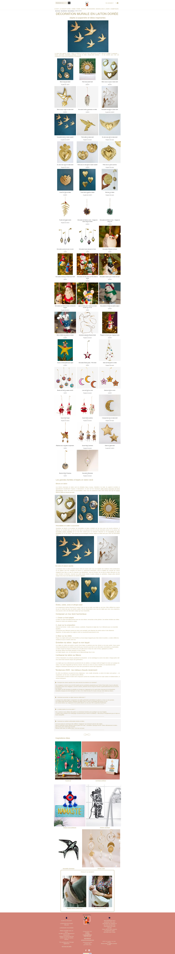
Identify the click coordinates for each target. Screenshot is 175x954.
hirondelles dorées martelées (64, 531)
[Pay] (109, 918)
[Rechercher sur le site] (69, 3)
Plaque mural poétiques (69, 827)
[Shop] (66, 918)
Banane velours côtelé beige (74, 908)
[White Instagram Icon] (89, 950)
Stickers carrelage (105, 827)
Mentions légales (104, 943)
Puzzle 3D (68, 780)
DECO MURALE (71, 10)
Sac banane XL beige (100, 908)
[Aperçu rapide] (65, 69)
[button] (117, 3)
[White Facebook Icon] (86, 950)
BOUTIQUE (57, 10)
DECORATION (64, 10)
